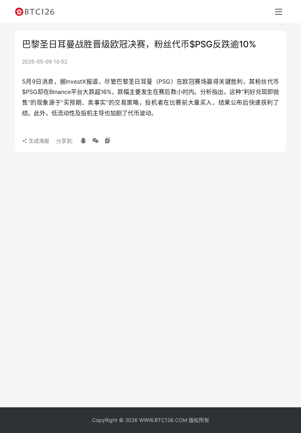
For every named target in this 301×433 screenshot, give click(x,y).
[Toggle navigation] (278, 11)
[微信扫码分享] (95, 141)
